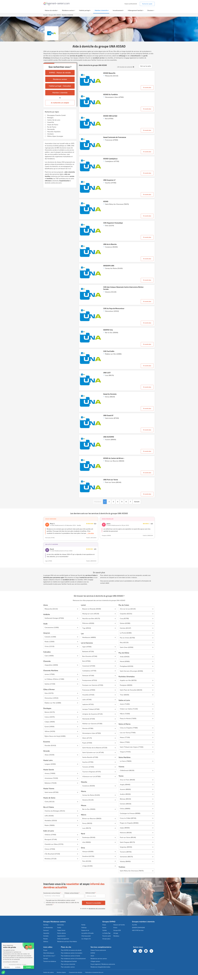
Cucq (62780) (124, 619)
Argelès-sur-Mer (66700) (128, 680)
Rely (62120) (124, 643)
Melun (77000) (125, 742)
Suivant (136, 502)
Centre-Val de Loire (53, 120)
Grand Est (50, 122)
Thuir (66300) (124, 695)
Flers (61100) (86, 861)
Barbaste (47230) (88, 652)
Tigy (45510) (86, 628)
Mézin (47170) (87, 738)
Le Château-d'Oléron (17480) (54, 679)
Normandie (51, 129)
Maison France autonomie (98, 950)
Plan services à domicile (68, 964)
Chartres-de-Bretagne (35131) (55, 811)
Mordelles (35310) (51, 821)
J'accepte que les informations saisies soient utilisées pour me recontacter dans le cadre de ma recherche (62, 902)
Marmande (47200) (50, 537)
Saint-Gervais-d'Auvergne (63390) (131, 671)
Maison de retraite (51, 10)
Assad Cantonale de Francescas (114, 137)
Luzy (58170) (86, 828)
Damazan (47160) (88, 676)
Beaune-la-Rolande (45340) (91, 609)
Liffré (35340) (49, 816)
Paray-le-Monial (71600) (128, 719)
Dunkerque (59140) (88, 837)
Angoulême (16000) (51, 665)
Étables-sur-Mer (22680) (53, 703)
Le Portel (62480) (126, 633)
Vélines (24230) (50, 731)
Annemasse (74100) (51, 778)
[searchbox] (53, 896)
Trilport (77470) (125, 752)
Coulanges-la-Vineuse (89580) (130, 813)
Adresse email (90, 893)
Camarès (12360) (50, 637)
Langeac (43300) (50, 764)
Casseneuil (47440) (88, 666)
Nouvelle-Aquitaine (53, 132)
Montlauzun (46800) (89, 637)
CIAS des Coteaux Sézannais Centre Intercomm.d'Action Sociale (123, 288)
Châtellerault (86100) (127, 770)
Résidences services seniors (99, 958)
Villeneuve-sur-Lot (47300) (91, 777)
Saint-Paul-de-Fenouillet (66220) (131, 690)
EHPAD (93, 953)
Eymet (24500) (49, 727)
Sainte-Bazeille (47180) (90, 757)
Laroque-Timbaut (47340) (90, 709)
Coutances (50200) (88, 786)
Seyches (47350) (87, 762)
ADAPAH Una (108, 329)
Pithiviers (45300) (88, 623)
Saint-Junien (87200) (51, 792)
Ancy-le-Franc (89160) (127, 780)
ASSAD (105, 201)
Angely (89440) (125, 785)
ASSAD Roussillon (107, 519)
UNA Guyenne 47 (109, 180)
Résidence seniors (68, 10)
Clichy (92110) (49, 802)
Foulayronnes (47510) (89, 680)
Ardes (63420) (124, 657)
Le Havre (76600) (125, 761)
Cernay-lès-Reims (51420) (91, 795)
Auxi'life (134, 925)
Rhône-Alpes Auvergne (55, 136)
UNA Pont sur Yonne (110, 479)
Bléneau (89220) (125, 799)
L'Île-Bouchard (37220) (52, 854)
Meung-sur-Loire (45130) (90, 614)
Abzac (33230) (49, 755)
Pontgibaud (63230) (126, 666)
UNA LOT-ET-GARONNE (51, 544)
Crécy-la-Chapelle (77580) (129, 728)
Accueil (45, 15)
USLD (92, 956)
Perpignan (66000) (106, 535)
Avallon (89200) (125, 794)
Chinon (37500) (50, 849)
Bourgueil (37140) (51, 839)
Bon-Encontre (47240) (89, 656)
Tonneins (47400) (88, 767)
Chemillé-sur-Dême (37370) (54, 844)
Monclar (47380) (87, 728)
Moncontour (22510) (51, 698)
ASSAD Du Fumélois (110, 94)
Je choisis (17, 967)
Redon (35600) (50, 825)
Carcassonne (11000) (52, 628)
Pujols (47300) (87, 743)
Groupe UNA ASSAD (55, 15)
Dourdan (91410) (50, 746)
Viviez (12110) (49, 646)
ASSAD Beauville (109, 73)
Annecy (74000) (50, 773)
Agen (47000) (48, 561)
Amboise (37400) (50, 835)
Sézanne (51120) (88, 800)
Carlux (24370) (50, 717)
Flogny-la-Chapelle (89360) (129, 823)
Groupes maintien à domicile (143, 922)
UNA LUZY (107, 372)
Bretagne (50, 118)
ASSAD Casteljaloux (110, 158)
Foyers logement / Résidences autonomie (103, 964)
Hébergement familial (135, 10)
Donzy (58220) (87, 823)
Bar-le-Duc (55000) (88, 809)
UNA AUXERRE (108, 436)
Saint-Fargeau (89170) (127, 842)
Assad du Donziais (109, 394)
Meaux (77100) (125, 737)
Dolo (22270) (49, 693)
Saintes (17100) (50, 684)
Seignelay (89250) (126, 847)
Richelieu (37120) (50, 859)
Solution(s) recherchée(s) (51, 893)
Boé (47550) (86, 661)
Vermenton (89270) (126, 857)
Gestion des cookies (48, 972)
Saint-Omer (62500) (126, 647)
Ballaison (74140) (50, 783)
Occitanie (50, 134)
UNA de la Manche (110, 244)
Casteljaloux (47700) (89, 671)
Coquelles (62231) (126, 614)
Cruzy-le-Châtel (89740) (128, 818)
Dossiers (150, 10)
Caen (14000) (49, 656)
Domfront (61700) (88, 856)
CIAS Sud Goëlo (108, 351)
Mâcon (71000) (125, 714)
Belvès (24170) (50, 712)
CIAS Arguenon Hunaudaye (113, 222)
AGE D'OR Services (137, 930)
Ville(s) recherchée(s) (71, 893)
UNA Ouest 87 (108, 415)
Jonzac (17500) (50, 674)
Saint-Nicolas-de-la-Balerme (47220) (94, 748)
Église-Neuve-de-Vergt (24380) (55, 736)
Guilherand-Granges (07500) (54, 618)
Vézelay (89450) (125, 861)
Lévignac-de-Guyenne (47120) (92, 714)
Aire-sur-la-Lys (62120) (128, 609)
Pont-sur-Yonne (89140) (128, 837)
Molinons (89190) (126, 833)
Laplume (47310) (88, 704)
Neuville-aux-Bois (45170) (91, 619)
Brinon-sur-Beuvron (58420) (91, 819)
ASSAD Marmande (50, 519)
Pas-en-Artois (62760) (127, 638)
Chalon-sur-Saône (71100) (129, 709)
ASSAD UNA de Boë (110, 116)
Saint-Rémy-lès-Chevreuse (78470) (132, 871)
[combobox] (53, 896)
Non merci (7, 967)
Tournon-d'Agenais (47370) (91, 772)
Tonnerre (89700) (125, 852)
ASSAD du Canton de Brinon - (114, 458)
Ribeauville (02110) (51, 609)
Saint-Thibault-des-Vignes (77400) (131, 747)
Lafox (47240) (86, 700)
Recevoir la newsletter (93, 903)
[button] (3, 972)
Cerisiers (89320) (125, 804)
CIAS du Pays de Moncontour (113, 308)
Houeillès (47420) (88, 695)
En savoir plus (147, 87)
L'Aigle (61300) (87, 866)
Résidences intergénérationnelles (100, 967)
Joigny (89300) (125, 828)
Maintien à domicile (101, 10)
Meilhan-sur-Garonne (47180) (92, 724)
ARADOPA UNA (108, 265)
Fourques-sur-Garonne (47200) (92, 685)
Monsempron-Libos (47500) (91, 733)
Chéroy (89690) (125, 809)
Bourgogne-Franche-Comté (56, 115)
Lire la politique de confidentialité (10, 961)
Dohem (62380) (125, 623)
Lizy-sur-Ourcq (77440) (128, 733)
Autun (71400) (125, 704)
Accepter (28, 967)
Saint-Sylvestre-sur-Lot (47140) (93, 752)
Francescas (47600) (88, 690)
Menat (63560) (125, 661)
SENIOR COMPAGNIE (138, 927)
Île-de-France (51, 127)
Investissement (118, 10)
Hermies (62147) (125, 628)
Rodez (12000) (49, 642)
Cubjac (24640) (50, 722)
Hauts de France (52, 125)
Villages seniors (95, 961)
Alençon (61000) (87, 852)
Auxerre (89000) (125, 789)
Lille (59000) (86, 842)
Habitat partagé (84, 10)
